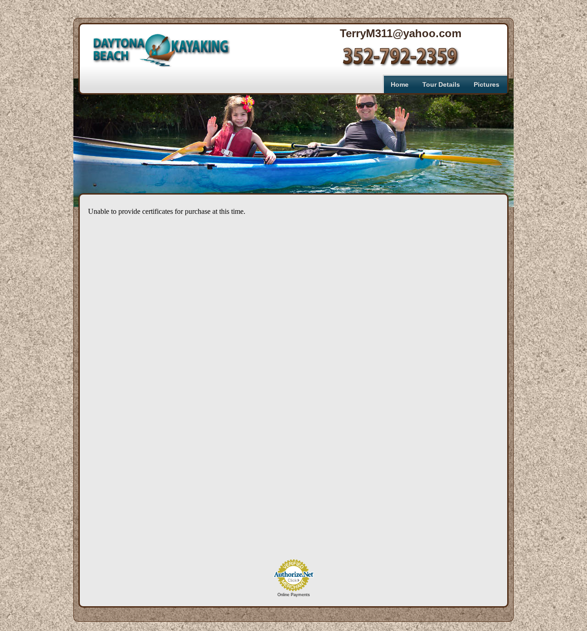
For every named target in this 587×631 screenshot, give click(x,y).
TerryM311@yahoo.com (400, 34)
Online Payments (293, 594)
